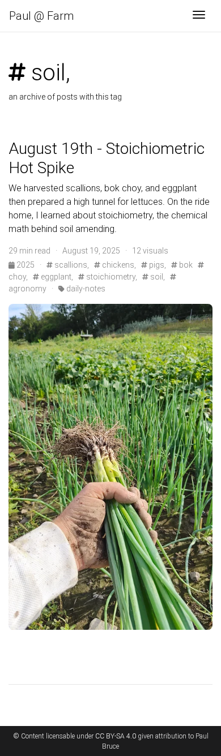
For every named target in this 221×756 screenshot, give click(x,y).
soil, (156, 276)
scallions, (71, 264)
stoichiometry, (110, 276)
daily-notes (85, 288)
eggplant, (56, 276)
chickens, (118, 264)
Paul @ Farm (41, 16)
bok (185, 264)
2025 (25, 264)
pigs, (156, 264)
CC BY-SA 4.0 (115, 736)
